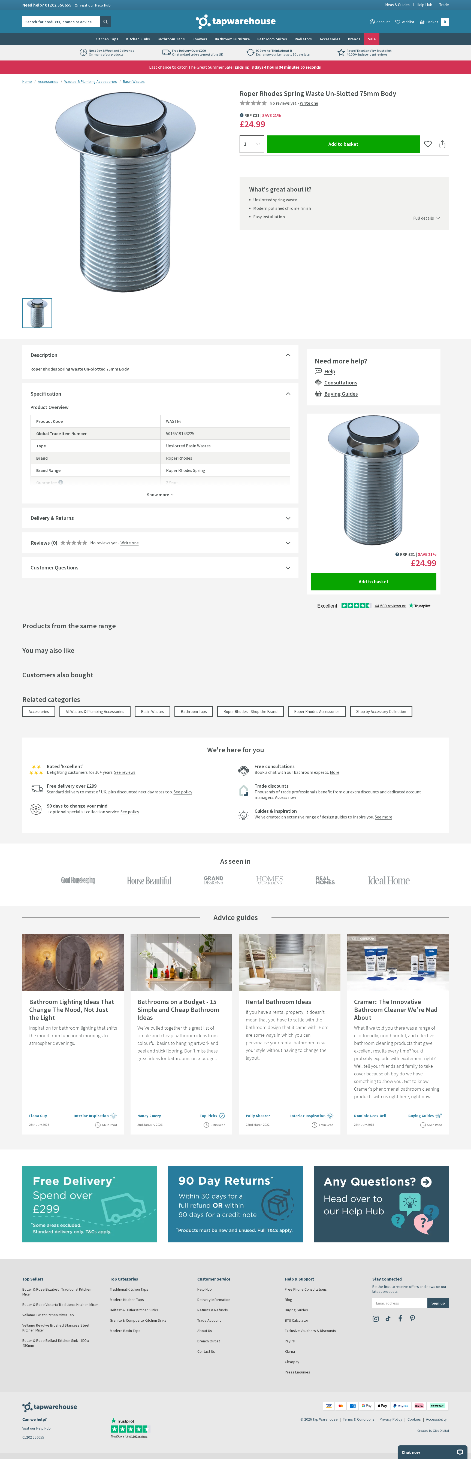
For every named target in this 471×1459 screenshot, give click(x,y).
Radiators (303, 39)
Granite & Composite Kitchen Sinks (138, 1320)
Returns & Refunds (212, 1310)
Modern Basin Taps (125, 1330)
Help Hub (424, 4)
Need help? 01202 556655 (66, 5)
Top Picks (212, 1116)
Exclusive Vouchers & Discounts (310, 1330)
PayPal (290, 1341)
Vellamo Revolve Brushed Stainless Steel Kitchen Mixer (55, 1328)
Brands (354, 39)
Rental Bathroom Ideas (278, 1001)
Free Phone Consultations (306, 1289)
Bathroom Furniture (232, 39)
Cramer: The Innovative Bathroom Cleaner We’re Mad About (396, 1009)
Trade (444, 4)
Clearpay (292, 1361)
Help (329, 371)
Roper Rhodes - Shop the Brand (250, 711)
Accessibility (436, 1419)
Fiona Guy (38, 1115)
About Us (204, 1330)
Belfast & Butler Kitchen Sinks (134, 1310)
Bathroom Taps (171, 39)
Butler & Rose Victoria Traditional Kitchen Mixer (60, 1304)
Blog (288, 1299)
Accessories (330, 39)
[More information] (60, 482)
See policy (183, 791)
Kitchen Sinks (138, 39)
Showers (199, 39)
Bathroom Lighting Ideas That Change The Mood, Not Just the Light (71, 1009)
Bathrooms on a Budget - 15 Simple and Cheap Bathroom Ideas (178, 1009)
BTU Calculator (296, 1320)
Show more (158, 494)
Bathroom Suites (272, 39)
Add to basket (363, 144)
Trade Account (209, 1320)
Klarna (290, 1351)
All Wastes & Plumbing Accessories (95, 711)
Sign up (438, 1303)
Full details (423, 218)
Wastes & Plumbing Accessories (90, 81)
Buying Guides (341, 393)
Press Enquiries (297, 1372)
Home (27, 81)
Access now (285, 797)
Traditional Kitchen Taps (129, 1289)
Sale (372, 39)
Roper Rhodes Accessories (317, 711)
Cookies (414, 1419)
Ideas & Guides (397, 4)
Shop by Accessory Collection (381, 711)
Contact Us (206, 1351)
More (334, 772)
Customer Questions (54, 567)
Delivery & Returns (52, 517)
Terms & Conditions (359, 1419)
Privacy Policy (391, 1419)
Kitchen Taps (106, 39)
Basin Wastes (134, 81)
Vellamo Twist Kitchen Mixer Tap (48, 1314)
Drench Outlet (208, 1341)
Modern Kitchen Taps (127, 1299)
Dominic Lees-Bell (370, 1115)
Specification (46, 393)
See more (383, 817)
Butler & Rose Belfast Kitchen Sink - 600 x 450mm (55, 1343)
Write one (309, 103)
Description (44, 354)
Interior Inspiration (95, 1116)
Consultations (340, 382)
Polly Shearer (258, 1115)
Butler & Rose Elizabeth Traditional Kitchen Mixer (56, 1292)
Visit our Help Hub (36, 1428)
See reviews (124, 772)
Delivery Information (213, 1299)
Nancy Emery (149, 1115)
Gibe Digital (441, 1430)
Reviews (40, 542)
